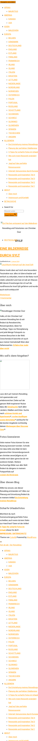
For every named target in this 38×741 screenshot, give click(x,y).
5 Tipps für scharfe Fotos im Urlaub (23, 152)
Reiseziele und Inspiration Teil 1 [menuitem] (21, 729)
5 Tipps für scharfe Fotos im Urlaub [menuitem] (23, 695)
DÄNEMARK (13, 42)
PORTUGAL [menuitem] (13, 646)
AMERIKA (8, 15)
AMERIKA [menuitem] (8, 558)
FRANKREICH (14, 61)
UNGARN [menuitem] (12, 680)
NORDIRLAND (14, 87)
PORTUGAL (13, 102)
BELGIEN (12, 38)
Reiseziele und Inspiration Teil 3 (21, 178)
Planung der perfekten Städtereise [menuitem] (22, 691)
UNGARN (12, 137)
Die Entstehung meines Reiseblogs (23, 144)
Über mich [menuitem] (12, 737)
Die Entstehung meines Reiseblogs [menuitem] (23, 687)
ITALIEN (11, 72)
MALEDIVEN (13, 30)
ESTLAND (12, 53)
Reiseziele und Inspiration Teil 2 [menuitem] (21, 725)
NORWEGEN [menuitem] (13, 634)
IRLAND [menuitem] (11, 608)
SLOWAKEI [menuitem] (12, 665)
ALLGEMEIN (9, 140)
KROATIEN (12, 76)
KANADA (12, 19)
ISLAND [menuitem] (11, 611)
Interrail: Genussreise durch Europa (23, 171)
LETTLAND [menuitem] (12, 623)
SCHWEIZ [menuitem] (12, 661)
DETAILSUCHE (10, 201)
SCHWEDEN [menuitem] (13, 657)
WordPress (31, 537)
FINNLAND (12, 57)
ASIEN (7, 26)
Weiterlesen (5, 295)
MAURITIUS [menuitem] (13, 554)
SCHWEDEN (13, 114)
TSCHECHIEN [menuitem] (14, 676)
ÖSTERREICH (14, 95)
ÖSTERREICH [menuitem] (14, 638)
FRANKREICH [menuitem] (14, 604)
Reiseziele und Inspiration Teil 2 (21, 182)
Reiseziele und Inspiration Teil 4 (21, 175)
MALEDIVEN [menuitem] (13, 573)
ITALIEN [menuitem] (11, 615)
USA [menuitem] (10, 566)
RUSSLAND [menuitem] (13, 649)
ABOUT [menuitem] (7, 733)
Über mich (12, 194)
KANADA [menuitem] (12, 562)
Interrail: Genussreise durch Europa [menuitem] (23, 714)
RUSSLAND (13, 106)
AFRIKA (7, 7)
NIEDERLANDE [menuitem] (14, 627)
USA (10, 23)
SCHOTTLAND (14, 110)
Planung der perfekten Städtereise (22, 148)
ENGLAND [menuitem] (12, 592)
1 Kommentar (5, 298)
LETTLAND (12, 80)
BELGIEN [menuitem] (12, 581)
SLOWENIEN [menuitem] (13, 668)
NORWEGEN (13, 91)
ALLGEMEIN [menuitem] (9, 684)
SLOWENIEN (13, 125)
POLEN (11, 99)
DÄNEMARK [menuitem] (13, 585)
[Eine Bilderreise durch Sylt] (16, 265)
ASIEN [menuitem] (7, 569)
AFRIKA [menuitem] (7, 550)
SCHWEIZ (12, 118)
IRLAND (11, 64)
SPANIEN (12, 129)
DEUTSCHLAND (14, 45)
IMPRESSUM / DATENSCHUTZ (13, 533)
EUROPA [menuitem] (7, 577)
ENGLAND (12, 49)
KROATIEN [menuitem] (12, 619)
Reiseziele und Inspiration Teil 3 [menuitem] (21, 722)
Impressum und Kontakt (18, 197)
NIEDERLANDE (14, 83)
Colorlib (13, 537)
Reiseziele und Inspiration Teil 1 (21, 186)
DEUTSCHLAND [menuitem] (14, 589)
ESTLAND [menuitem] (12, 596)
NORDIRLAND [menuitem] (14, 630)
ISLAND (11, 68)
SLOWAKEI (12, 121)
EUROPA (7, 34)
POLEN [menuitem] (11, 642)
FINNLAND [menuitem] (12, 600)
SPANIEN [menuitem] (12, 672)
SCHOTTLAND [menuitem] (14, 653)
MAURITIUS (13, 11)
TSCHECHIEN (14, 133)
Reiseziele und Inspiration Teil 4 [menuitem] (21, 718)
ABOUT (7, 190)
